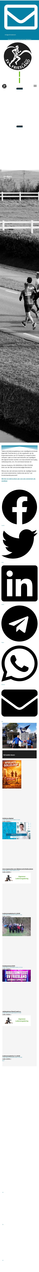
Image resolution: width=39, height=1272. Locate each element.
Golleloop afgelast (7, 818)
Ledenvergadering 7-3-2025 (11, 1056)
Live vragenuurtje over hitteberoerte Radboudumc (17, 869)
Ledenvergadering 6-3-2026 (11, 913)
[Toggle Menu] (35, 86)
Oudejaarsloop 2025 (8, 966)
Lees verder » (6, 821)
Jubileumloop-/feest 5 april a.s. (11, 1011)
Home (5, 178)
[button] (19, 507)
